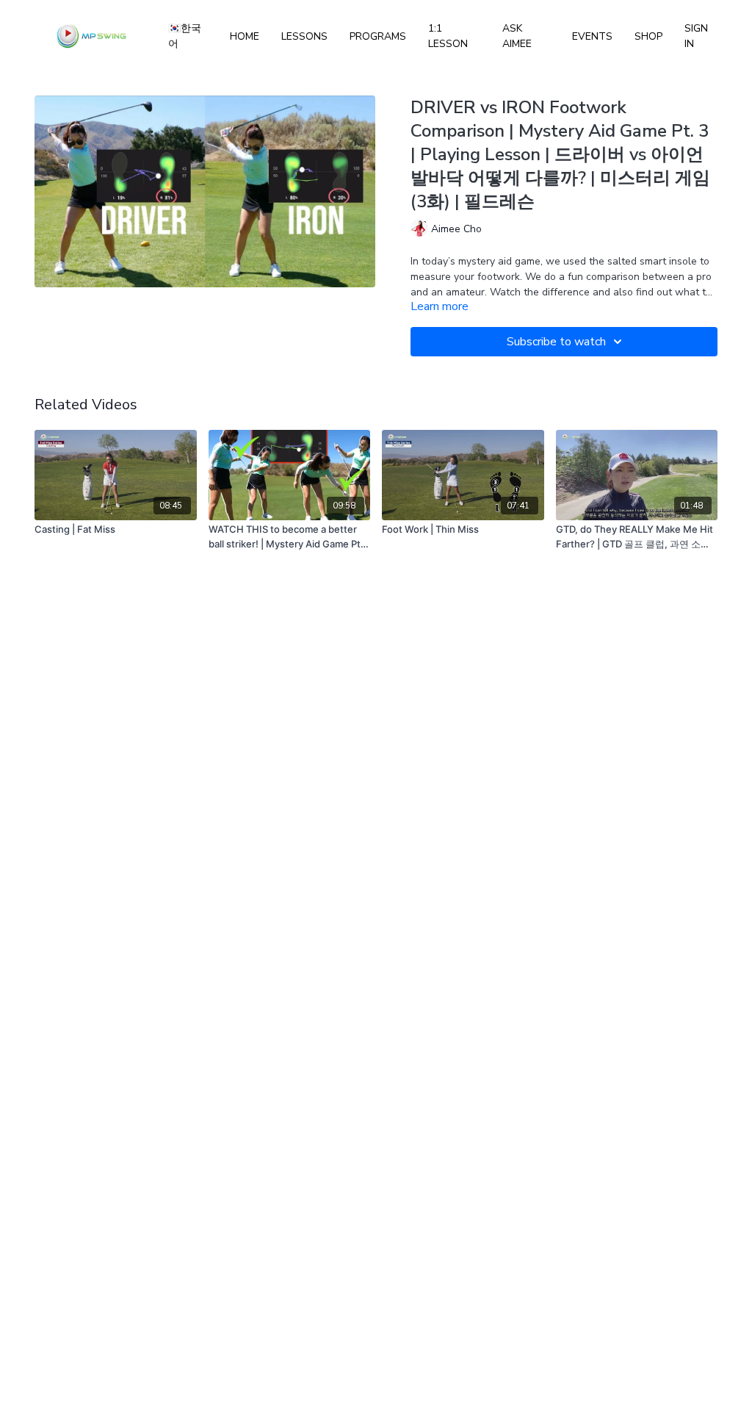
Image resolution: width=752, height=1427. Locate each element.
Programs (378, 36)
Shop (648, 36)
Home (244, 36)
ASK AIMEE (517, 36)
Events (592, 36)
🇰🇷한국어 (184, 36)
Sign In (696, 36)
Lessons (304, 36)
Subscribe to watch (556, 342)
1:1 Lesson (448, 36)
